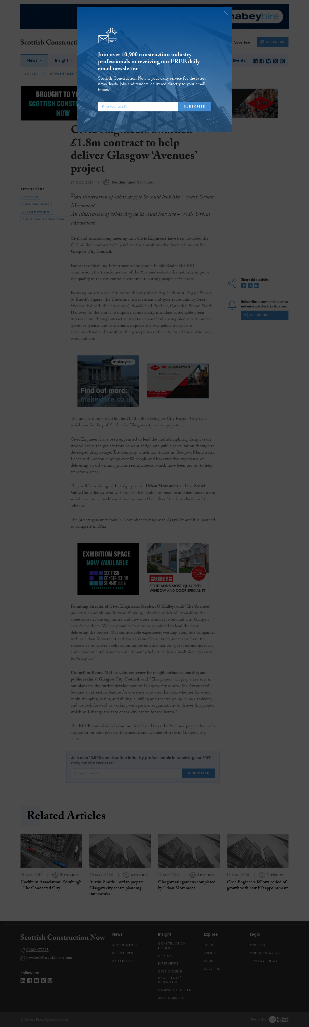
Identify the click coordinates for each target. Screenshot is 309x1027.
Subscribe (194, 106)
